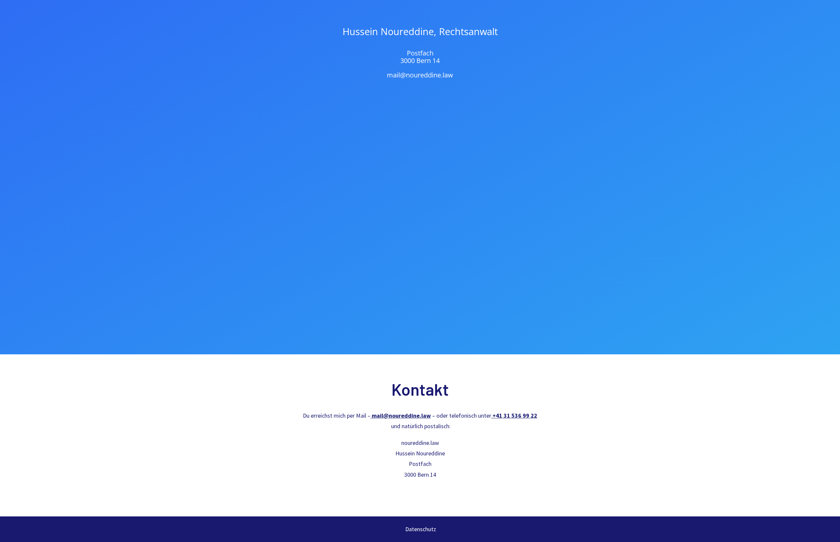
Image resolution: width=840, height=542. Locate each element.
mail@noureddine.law (420, 75)
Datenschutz (420, 529)
